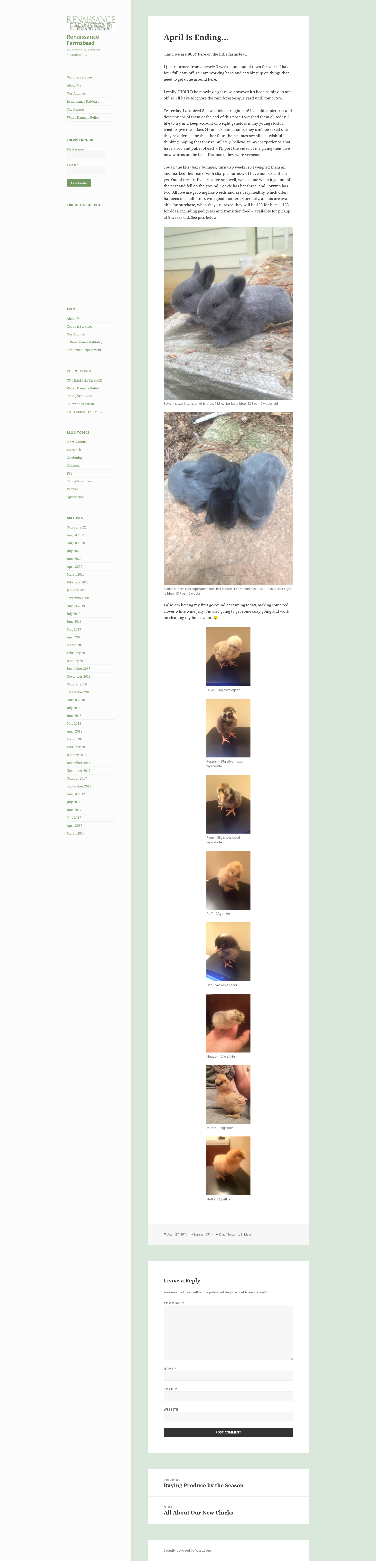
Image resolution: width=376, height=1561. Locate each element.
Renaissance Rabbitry (83, 101)
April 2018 (74, 731)
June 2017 (74, 810)
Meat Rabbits (77, 442)
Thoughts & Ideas (80, 481)
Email (73, 165)
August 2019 (76, 606)
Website (171, 1409)
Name (170, 1369)
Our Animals (76, 93)
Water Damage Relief (83, 117)
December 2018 (78, 668)
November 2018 (78, 676)
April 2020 (74, 566)
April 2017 (74, 825)
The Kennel (75, 109)
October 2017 (77, 778)
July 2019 (73, 613)
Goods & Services (79, 77)
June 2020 (74, 559)
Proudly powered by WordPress (188, 1550)
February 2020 (78, 582)
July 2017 (73, 802)
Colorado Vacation (80, 404)
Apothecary (75, 497)
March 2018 (75, 739)
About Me (74, 85)
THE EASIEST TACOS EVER (87, 412)
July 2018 (73, 708)
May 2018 (74, 723)
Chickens (73, 465)
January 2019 (77, 661)
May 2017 (74, 818)
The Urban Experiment (84, 350)
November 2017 (78, 770)
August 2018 (76, 700)
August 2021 (76, 535)
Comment (174, 1303)
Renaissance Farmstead (83, 39)
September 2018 (79, 692)
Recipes (72, 489)
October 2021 (77, 527)
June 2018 (74, 716)
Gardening (75, 458)
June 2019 (74, 621)
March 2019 (75, 645)
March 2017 (75, 833)
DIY (69, 473)
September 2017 (79, 786)
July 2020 (73, 551)
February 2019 (78, 653)
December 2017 (78, 763)
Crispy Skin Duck (79, 396)
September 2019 (79, 598)
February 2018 (78, 747)
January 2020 (77, 590)
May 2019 (74, 629)
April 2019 (74, 637)
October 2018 (77, 684)
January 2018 (77, 755)
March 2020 (75, 574)
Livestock (74, 450)
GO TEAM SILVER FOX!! (84, 380)
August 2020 (76, 543)
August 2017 (76, 794)
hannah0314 (203, 1234)
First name (75, 149)
